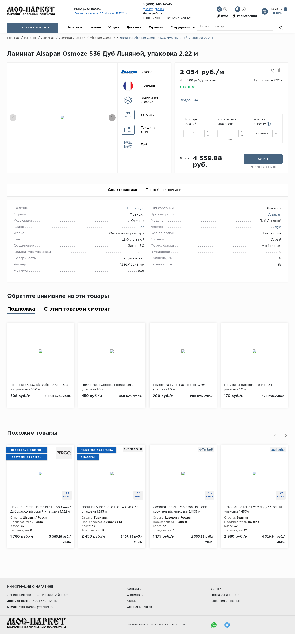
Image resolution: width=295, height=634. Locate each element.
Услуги (113, 27)
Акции (96, 27)
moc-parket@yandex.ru (36, 607)
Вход (225, 16)
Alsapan (274, 214)
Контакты (76, 27)
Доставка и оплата (225, 595)
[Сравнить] (280, 71)
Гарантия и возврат (226, 601)
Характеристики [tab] (122, 190)
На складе (135, 208)
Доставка (134, 27)
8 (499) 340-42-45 (157, 4)
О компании (136, 595)
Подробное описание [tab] (164, 190)
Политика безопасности (141, 625)
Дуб (278, 227)
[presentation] (13, 117)
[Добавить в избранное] (273, 71)
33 (142, 227)
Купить (263, 159)
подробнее (189, 100)
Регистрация (247, 16)
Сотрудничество (183, 27)
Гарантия (156, 27)
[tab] (21, 310)
